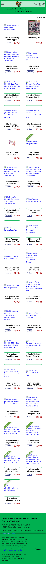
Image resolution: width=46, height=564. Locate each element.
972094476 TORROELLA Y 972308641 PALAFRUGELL (24, 530)
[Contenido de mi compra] (43, 4)
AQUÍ (10, 561)
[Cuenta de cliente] (39, 4)
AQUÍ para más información (12, 550)
